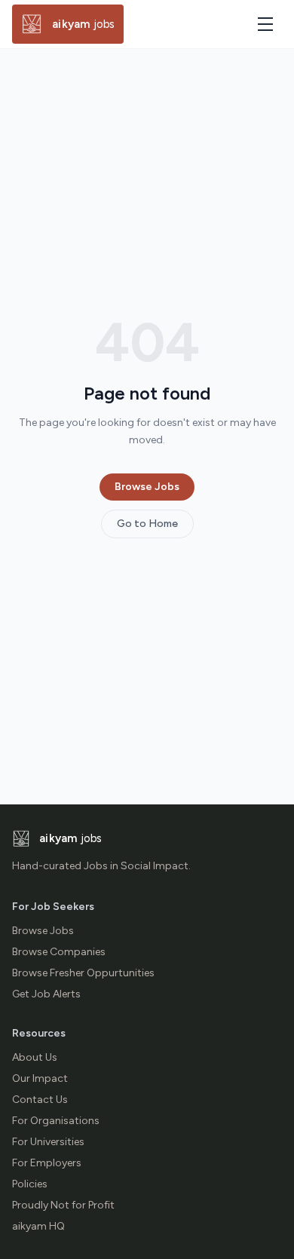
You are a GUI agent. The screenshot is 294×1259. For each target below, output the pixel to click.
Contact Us (40, 1099)
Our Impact (40, 1078)
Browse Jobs (147, 486)
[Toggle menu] (265, 24)
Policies (29, 1184)
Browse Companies (59, 951)
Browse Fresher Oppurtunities (83, 972)
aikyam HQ (38, 1226)
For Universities (48, 1141)
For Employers (46, 1162)
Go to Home (147, 523)
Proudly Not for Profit (63, 1205)
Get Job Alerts (46, 994)
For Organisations (56, 1120)
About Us (34, 1057)
